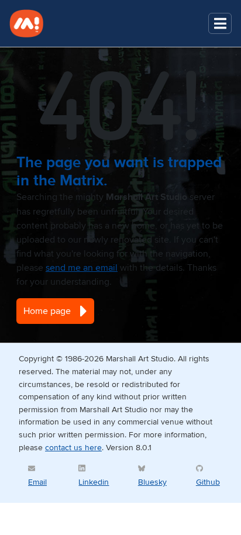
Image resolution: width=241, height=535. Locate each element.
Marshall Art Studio (32, 23)
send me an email (82, 268)
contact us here (73, 448)
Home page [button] (47, 311)
